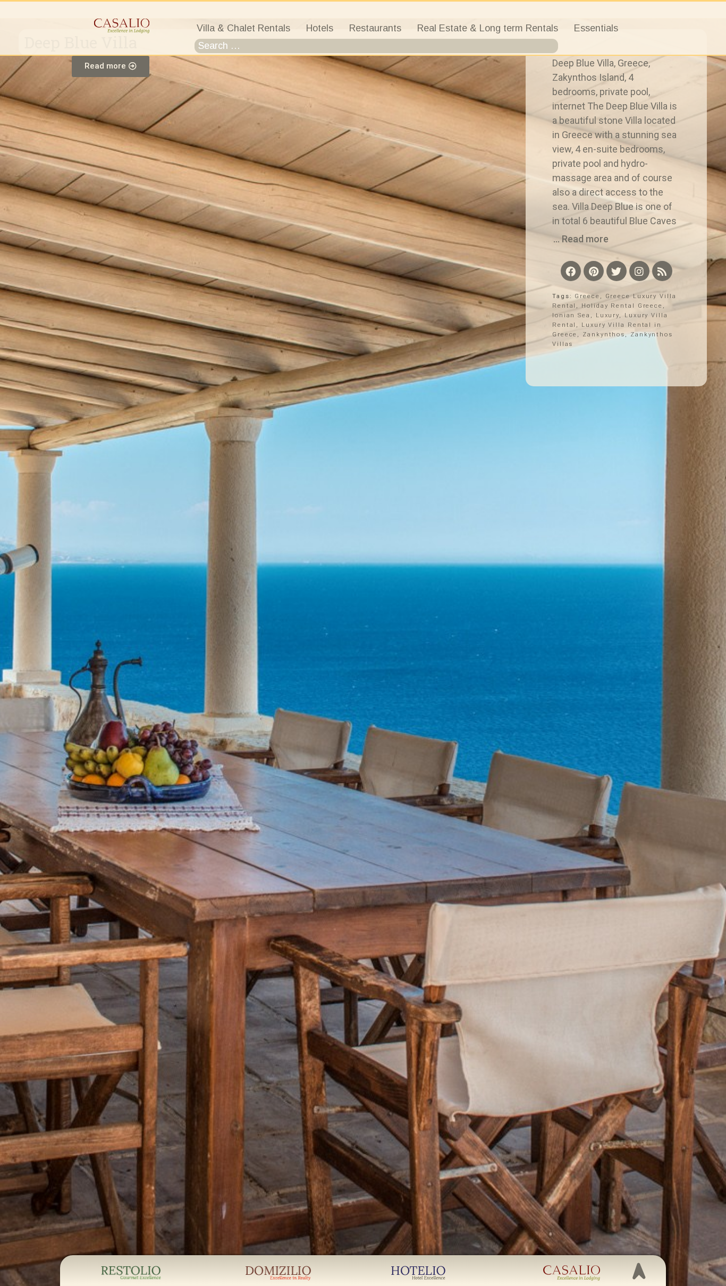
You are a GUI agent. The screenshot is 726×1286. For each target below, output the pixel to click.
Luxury (607, 315)
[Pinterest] (594, 271)
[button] (110, 66)
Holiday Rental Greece (622, 305)
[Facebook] (571, 271)
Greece (587, 296)
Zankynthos (604, 334)
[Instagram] (639, 271)
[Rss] (662, 271)
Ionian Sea (571, 315)
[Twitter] (616, 271)
